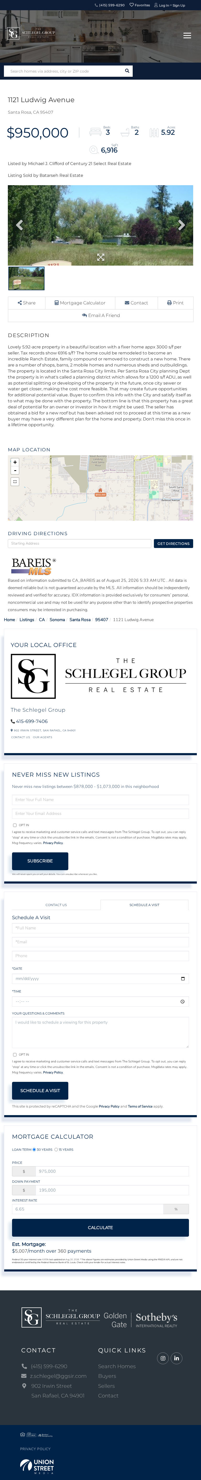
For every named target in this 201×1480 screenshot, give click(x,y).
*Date (17, 969)
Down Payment (26, 1181)
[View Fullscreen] (15, 482)
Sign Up (179, 5)
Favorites (142, 5)
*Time (16, 991)
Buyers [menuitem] (107, 1376)
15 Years (66, 1150)
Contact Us (20, 737)
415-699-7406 (32, 721)
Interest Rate (24, 1200)
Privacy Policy (53, 843)
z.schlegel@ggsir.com (58, 1376)
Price (17, 1163)
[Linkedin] (176, 1358)
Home (9, 620)
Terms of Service (140, 1106)
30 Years (44, 1150)
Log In (164, 5)
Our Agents (42, 737)
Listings (27, 620)
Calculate (100, 1227)
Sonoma (57, 620)
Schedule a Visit (144, 905)
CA (42, 620)
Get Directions (174, 543)
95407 (101, 620)
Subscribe (40, 860)
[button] (127, 71)
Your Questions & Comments (38, 1013)
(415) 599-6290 (111, 5)
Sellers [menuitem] (106, 1386)
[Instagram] (163, 1358)
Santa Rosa (80, 620)
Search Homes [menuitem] (117, 1366)
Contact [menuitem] (108, 1396)
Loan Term (21, 1150)
